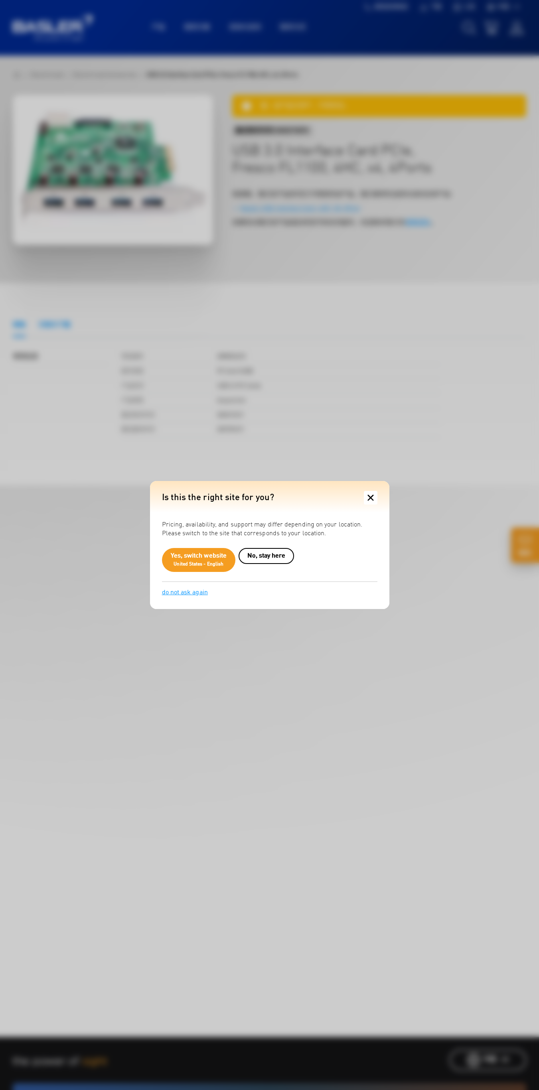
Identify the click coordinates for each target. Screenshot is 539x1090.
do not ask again (185, 592)
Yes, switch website (199, 560)
